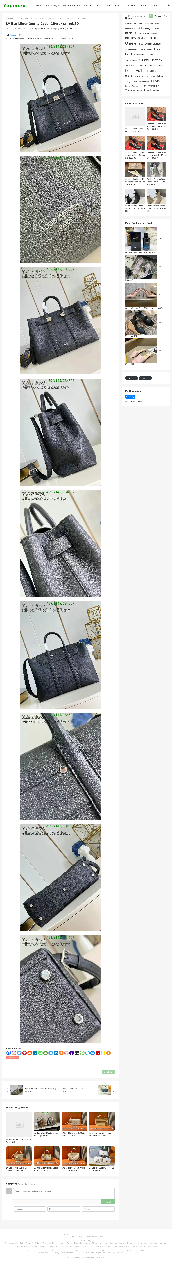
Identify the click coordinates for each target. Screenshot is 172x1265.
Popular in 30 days (103, 1252)
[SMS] (82, 1053)
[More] (108, 1053)
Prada (155, 81)
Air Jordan (138, 23)
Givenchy (149, 55)
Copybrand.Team (41, 28)
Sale (98, 5)
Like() (108, 1071)
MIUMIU (129, 76)
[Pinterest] (24, 1053)
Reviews (130, 5)
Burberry (130, 38)
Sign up (158, 16)
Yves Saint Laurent (148, 90)
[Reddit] (29, 1053)
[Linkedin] (56, 1053)
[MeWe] (35, 1053)
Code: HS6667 (144, 273)
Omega (128, 81)
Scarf (71, 1246)
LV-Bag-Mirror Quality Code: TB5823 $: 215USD (73, 1169)
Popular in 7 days (88, 1252)
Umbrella (108, 1246)
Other (135, 82)
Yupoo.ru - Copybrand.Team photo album (31, 18)
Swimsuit (84, 1246)
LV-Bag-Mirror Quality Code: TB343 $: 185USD (46, 1134)
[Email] (45, 1053)
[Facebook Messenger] (92, 1053)
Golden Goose (131, 60)
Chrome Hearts (131, 49)
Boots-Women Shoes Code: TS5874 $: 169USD (135, 208)
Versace (130, 90)
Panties (16, 1246)
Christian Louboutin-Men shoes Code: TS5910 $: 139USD (156, 126)
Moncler (139, 76)
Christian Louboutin (153, 44)
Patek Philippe (144, 81)
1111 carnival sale (41, 1252)
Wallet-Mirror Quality (121, 1246)
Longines (148, 65)
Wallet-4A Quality (90, 1236)
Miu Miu (154, 71)
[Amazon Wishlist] (103, 1053)
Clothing (38, 1243)
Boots (128, 33)
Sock (77, 1246)
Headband (103, 1243)
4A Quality (51, 5)
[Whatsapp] (40, 1053)
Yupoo (131, 378)
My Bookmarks (117, 1252)
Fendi (128, 54)
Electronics (78, 1243)
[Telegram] (50, 1053)
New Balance (150, 76)
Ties (90, 1246)
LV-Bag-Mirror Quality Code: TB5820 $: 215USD (101, 1134)
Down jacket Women (64, 1243)
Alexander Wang (130, 28)
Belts (22, 1243)
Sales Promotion (67, 1252)
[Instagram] (14, 1053)
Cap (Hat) (29, 1243)
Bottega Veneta (142, 32)
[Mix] (61, 1053)
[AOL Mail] (77, 1053)
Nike (160, 76)
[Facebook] (8, 1053)
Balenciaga (145, 28)
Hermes (156, 60)
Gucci (144, 59)
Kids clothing (142, 1243)
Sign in (167, 16)
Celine (151, 38)
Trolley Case (98, 1246)
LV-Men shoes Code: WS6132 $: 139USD (19, 1140)
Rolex (127, 86)
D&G (149, 49)
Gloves (94, 1243)
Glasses (87, 1243)
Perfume (42, 1246)
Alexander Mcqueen (151, 24)
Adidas (128, 23)
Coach (142, 49)
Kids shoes (153, 1243)
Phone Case (63, 1246)
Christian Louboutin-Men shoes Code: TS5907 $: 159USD (135, 182)
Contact (143, 5)
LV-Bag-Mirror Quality (72, 18)
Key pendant (131, 1243)
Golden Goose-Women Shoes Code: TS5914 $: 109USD (156, 182)
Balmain (157, 28)
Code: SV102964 (144, 357)
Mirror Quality (70, 5)
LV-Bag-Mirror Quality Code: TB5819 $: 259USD (73, 1134)
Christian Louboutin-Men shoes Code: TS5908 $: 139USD (156, 155)
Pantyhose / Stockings (29, 1246)
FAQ (108, 5)
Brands (88, 5)
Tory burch (136, 86)
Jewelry (122, 1243)
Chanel (131, 43)
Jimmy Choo (129, 65)
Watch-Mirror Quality (138, 1246)
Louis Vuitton (12, 1057)
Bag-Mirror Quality (55, 18)
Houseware (113, 1243)
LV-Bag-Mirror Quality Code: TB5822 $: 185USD (46, 1169)
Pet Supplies (52, 1246)
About (154, 5)
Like (117, 5)
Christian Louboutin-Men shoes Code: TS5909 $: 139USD (135, 155)
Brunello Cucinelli (156, 33)
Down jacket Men (49, 1243)
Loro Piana (158, 65)
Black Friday (54, 1252)
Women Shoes (152, 1246)
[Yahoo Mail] (71, 1053)
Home (39, 5)
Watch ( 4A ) (102, 1236)
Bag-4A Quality (76, 1236)
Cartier (142, 37)
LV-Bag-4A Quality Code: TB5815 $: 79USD (101, 1169)
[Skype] (87, 1053)
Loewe (139, 65)
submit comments (107, 1202)
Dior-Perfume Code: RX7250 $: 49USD (143, 245)
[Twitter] (19, 1053)
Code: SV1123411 (144, 329)
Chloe (141, 44)
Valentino (153, 86)
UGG (144, 86)
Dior (157, 49)
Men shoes (163, 1243)
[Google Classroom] (98, 1053)
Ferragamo (139, 54)
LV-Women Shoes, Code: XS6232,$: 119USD (144, 301)
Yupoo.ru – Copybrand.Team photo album (88, 1258)
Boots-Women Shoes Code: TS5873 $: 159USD (156, 208)
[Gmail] (66, 1053)
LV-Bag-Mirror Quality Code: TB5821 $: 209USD (18, 1169)
